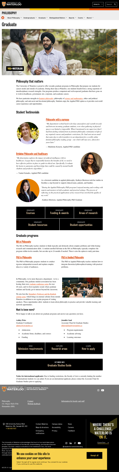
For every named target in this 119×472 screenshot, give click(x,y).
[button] (98, 4)
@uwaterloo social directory (73, 447)
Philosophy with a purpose (57, 119)
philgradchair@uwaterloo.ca (71, 325)
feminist (42, 98)
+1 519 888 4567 (11, 429)
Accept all (94, 455)
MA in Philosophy (23, 241)
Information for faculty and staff (72, 401)
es (48, 284)
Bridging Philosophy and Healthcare (32, 153)
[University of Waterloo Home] (12, 4)
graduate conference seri (38, 284)
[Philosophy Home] (2, 17)
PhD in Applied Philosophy (72, 257)
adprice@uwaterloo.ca (24, 325)
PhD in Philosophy (24, 257)
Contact (30, 401)
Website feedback (34, 403)
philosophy (49, 98)
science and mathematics (74, 98)
